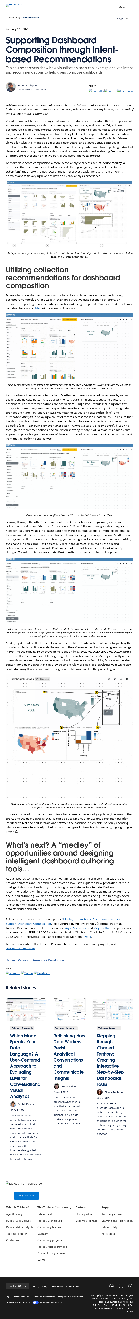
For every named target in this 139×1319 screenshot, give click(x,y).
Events (41, 1259)
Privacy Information (45, 1296)
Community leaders (49, 1227)
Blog (18, 17)
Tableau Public (46, 1214)
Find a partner (84, 1214)
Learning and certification (117, 1220)
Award (87, 937)
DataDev (42, 1233)
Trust (36, 1286)
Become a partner (86, 1220)
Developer (56, 1286)
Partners (81, 1207)
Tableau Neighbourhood (52, 1246)
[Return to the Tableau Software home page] (18, 4)
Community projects (49, 1240)
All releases (108, 1233)
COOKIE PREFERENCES (18, 1302)
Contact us (12, 1240)
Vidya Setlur (102, 928)
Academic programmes (51, 1253)
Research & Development (49, 960)
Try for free (26, 1195)
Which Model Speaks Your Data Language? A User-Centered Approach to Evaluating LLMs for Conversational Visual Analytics (26, 1066)
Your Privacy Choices (51, 1302)
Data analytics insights (19, 1227)
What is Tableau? (18, 1207)
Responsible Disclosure (70, 1296)
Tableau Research (30, 17)
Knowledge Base (111, 1214)
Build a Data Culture (18, 1220)
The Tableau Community (54, 1207)
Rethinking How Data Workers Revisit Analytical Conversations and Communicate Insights (69, 1057)
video (37, 308)
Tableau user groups (49, 1220)
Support (107, 1207)
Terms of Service (22, 1296)
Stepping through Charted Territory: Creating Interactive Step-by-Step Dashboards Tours (110, 1060)
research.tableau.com (20, 948)
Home (11, 17)
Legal (8, 1296)
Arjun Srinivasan (76, 928)
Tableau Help (109, 1227)
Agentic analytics (16, 1214)
